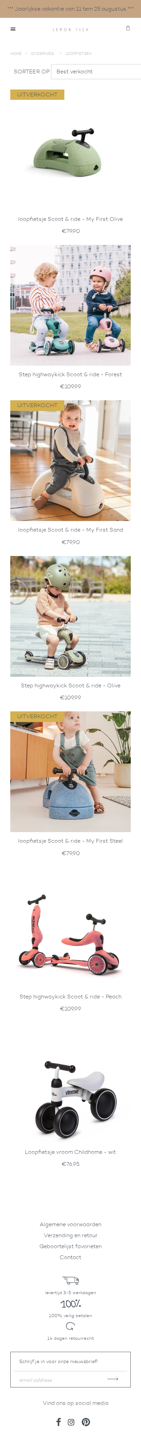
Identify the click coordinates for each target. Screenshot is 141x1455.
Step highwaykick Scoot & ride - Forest (70, 374)
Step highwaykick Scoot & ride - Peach (70, 996)
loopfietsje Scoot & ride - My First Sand (70, 530)
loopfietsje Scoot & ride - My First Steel (70, 841)
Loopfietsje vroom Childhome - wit (70, 1152)
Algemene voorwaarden (70, 1224)
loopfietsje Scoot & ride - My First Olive (70, 219)
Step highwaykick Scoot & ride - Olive (70, 685)
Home (16, 53)
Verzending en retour (71, 1235)
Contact (70, 1257)
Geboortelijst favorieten (70, 1246)
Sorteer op (32, 71)
